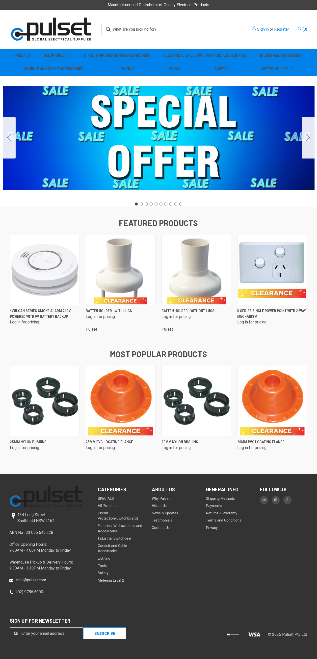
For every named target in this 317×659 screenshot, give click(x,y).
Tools (174, 69)
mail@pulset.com (31, 580)
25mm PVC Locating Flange (109, 442)
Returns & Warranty (221, 513)
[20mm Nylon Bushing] (196, 401)
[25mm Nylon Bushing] (45, 401)
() (304, 29)
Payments (214, 506)
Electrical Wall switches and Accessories (205, 55)
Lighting (126, 69)
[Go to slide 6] (160, 204)
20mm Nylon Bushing (179, 442)
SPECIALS (21, 55)
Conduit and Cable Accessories (53, 69)
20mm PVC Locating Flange (261, 442)
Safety (220, 69)
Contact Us (161, 528)
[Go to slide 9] (175, 204)
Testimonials (162, 520)
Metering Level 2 (277, 69)
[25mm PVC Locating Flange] (121, 401)
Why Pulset (161, 499)
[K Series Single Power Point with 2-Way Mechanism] (272, 270)
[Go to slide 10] (9, 138)
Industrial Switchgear (282, 55)
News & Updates (165, 513)
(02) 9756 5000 (29, 592)
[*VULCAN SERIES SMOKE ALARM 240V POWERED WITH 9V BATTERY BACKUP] (45, 270)
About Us (159, 506)
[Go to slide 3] (146, 204)
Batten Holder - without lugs (187, 311)
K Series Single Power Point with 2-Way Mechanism (271, 314)
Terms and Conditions (223, 520)
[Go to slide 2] (308, 138)
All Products (57, 55)
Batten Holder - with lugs (109, 311)
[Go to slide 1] (136, 204)
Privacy (212, 528)
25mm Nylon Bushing (28, 442)
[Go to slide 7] (165, 204)
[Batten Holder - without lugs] (196, 270)
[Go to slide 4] (151, 204)
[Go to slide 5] (156, 204)
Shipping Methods (220, 499)
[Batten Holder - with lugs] (121, 270)
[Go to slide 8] (170, 204)
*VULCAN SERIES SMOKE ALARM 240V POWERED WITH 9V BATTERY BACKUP (40, 314)
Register (281, 29)
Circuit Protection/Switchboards (116, 55)
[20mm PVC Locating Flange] (272, 401)
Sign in (263, 29)
